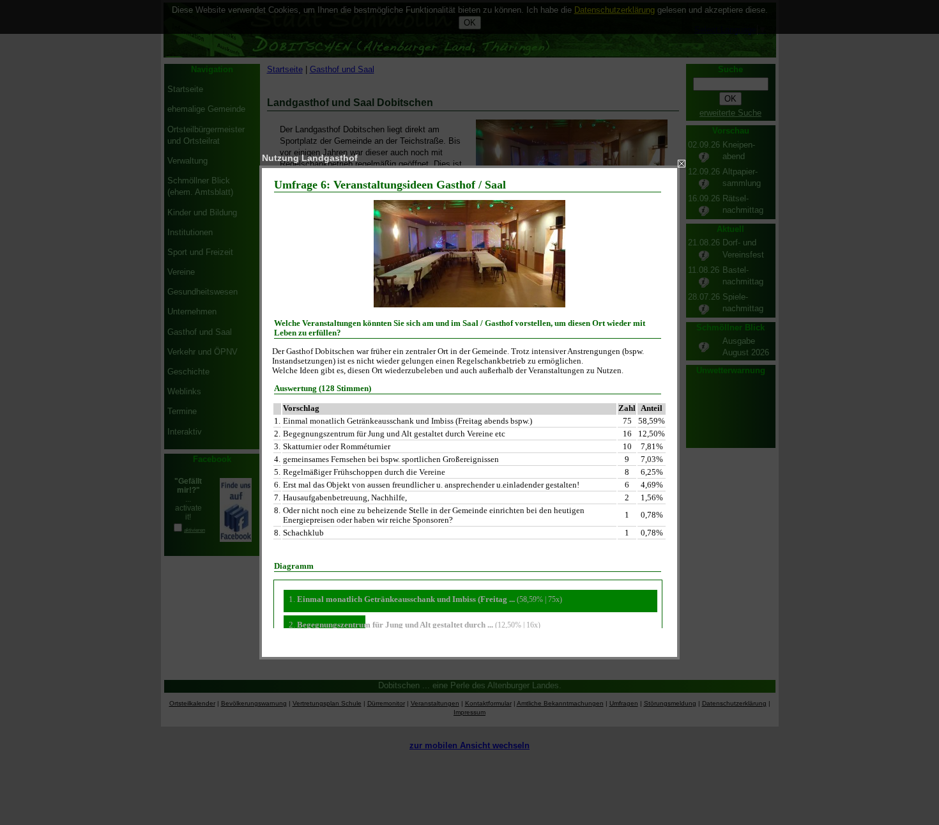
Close (681, 163)
